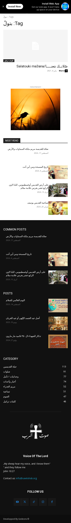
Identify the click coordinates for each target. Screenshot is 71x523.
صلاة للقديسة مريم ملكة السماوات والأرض (28, 149)
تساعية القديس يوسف (37, 202)
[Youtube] (17, 502)
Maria (62, 70)
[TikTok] (34, 502)
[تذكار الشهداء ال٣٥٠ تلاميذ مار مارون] (58, 341)
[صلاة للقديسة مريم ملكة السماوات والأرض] (58, 154)
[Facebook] (52, 502)
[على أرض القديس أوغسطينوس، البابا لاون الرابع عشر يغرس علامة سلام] (58, 190)
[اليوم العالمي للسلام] (58, 305)
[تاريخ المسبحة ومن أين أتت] (58, 172)
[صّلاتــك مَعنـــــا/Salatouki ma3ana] (35, 46)
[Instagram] (43, 502)
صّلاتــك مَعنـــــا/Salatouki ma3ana (42, 66)
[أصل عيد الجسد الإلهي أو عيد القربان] (58, 323)
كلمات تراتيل (8, 60)
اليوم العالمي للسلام (15, 300)
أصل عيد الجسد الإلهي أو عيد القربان (23, 318)
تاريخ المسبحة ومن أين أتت (35, 167)
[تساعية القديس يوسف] (58, 208)
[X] (25, 502)
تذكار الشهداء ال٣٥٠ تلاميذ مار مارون (23, 336)
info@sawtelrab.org (26, 478)
